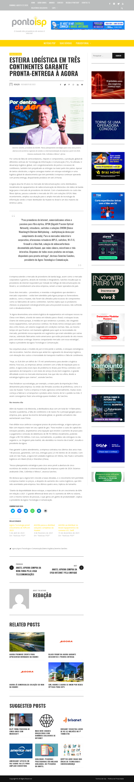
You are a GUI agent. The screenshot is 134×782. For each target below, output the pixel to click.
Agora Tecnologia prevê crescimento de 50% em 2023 (19, 528)
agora (14, 548)
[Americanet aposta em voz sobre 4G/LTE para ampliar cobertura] (16, 751)
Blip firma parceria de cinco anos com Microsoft (19, 731)
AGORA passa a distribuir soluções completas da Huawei (44, 528)
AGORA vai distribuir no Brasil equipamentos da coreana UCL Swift (68, 528)
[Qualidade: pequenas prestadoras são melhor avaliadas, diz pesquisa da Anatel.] (42, 750)
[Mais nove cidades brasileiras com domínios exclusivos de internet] (42, 720)
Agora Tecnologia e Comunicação (29, 548)
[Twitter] (118, 3)
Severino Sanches (60, 548)
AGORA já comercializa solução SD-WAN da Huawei (26, 685)
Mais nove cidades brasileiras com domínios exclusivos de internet (45, 734)
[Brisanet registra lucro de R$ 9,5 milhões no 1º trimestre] (68, 719)
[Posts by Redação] (11, 84)
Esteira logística (48, 548)
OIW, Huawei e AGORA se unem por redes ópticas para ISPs (65, 685)
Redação (17, 84)
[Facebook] (110, 3)
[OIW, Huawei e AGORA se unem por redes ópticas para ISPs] (61, 672)
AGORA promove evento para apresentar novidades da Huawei (23, 655)
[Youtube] (123, 3)
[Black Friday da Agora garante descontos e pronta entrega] (61, 641)
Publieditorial (15, 54)
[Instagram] (114, 3)
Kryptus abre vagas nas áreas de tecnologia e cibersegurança (71, 761)
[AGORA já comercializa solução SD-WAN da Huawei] (22, 672)
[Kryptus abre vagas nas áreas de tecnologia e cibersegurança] (68, 750)
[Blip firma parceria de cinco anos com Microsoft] (16, 719)
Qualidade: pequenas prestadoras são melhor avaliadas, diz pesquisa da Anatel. (46, 763)
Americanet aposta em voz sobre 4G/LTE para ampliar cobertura (19, 763)
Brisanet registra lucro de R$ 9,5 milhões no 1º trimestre (72, 731)
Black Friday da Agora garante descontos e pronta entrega (62, 655)
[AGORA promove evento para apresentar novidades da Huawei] (22, 641)
